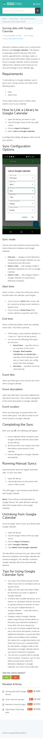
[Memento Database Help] (14, 5)
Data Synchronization (16, 39)
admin (31, 36)
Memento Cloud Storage (15, 704)
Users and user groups (14, 699)
